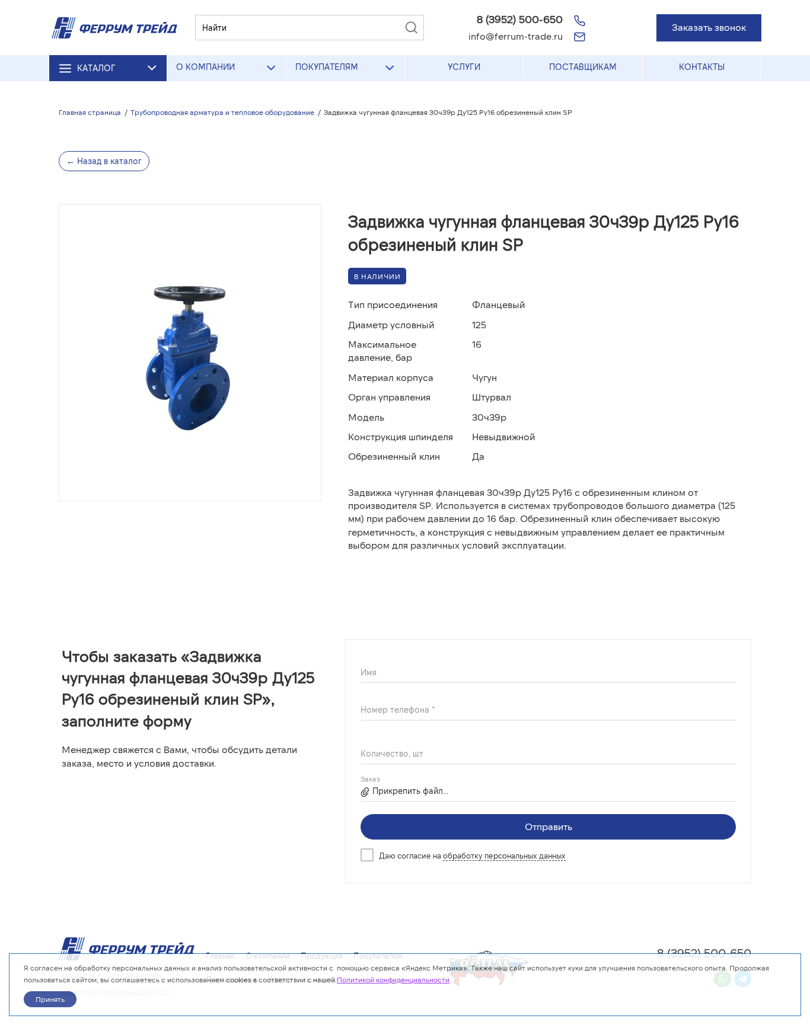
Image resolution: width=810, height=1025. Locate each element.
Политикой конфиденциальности (393, 979)
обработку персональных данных (504, 855)
